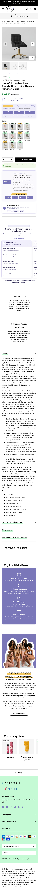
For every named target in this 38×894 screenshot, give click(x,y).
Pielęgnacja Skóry (26, 758)
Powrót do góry (19, 773)
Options (4, 121)
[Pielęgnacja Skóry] (26, 746)
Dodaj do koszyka (25, 159)
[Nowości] (9, 746)
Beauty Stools (21, 21)
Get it (23, 4)
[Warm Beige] (12, 145)
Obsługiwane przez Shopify (22, 859)
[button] (35, 9)
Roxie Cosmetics (10, 859)
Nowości (9, 757)
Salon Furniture (10, 21)
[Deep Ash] (5, 136)
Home (3, 21)
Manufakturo (6, 80)
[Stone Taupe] (5, 145)
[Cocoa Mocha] (20, 127)
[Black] (12, 127)
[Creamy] (27, 127)
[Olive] (20, 136)
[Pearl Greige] (27, 136)
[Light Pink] (12, 136)
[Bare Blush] (5, 127)
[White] (20, 145)
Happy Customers (19, 713)
